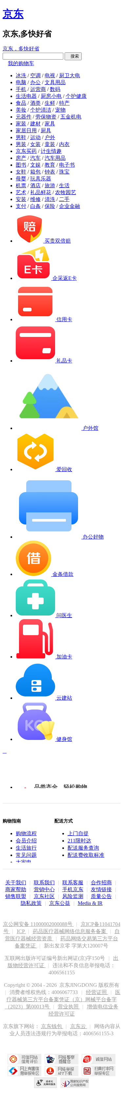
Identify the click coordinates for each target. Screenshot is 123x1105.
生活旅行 (26, 848)
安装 (21, 199)
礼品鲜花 (40, 192)
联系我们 (44, 882)
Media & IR (90, 903)
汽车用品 (55, 158)
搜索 (73, 56)
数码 (55, 89)
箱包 (35, 172)
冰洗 (21, 75)
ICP (21, 931)
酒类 (35, 103)
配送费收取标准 (86, 855)
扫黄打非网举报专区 (98, 1071)
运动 (35, 137)
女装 (35, 144)
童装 (50, 144)
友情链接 (101, 889)
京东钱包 (52, 1026)
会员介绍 (26, 840)
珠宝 (64, 172)
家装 (21, 123)
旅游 (50, 185)
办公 (35, 82)
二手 (64, 199)
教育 (50, 165)
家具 (50, 123)
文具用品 (55, 82)
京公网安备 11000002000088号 (38, 924)
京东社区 (44, 896)
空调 (35, 75)
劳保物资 (45, 117)
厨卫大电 (69, 75)
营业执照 (69, 1006)
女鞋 (21, 172)
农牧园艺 (65, 192)
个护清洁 (40, 110)
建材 (35, 123)
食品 (21, 103)
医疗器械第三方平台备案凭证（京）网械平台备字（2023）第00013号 (63, 999)
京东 (13, 14)
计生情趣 (51, 151)
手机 (21, 89)
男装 (21, 144)
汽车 (35, 158)
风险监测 (72, 896)
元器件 (23, 117)
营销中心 (44, 889)
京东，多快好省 (21, 48)
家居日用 (26, 130)
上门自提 (78, 833)
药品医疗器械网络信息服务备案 (70, 931)
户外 (50, 137)
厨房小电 (51, 96)
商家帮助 (15, 889)
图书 (21, 165)
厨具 (46, 130)
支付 (21, 206)
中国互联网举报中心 (24, 1071)
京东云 (78, 1026)
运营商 (38, 89)
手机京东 (72, 889)
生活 (64, 185)
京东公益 (59, 903)
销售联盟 (15, 896)
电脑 (21, 82)
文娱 (35, 165)
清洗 (50, 199)
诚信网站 (98, 1059)
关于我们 (15, 882)
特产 (64, 103)
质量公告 (101, 896)
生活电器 (26, 96)
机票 (21, 185)
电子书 (67, 165)
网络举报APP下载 (61, 1071)
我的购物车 (21, 63)
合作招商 (101, 882)
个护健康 (76, 96)
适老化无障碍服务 (45, 1082)
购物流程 (26, 833)
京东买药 (26, 151)
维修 (35, 199)
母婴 (21, 178)
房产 (21, 158)
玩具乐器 (40, 178)
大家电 (23, 862)
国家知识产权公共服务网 (74, 1082)
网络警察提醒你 (61, 1059)
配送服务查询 (83, 848)
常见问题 (26, 855)
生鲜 (50, 103)
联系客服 (72, 882)
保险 (50, 206)
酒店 (35, 185)
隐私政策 (31, 903)
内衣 (64, 144)
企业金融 (69, 206)
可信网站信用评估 (24, 1059)
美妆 (21, 110)
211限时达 (79, 840)
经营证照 (97, 992)
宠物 (60, 110)
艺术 (21, 192)
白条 (35, 206)
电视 (50, 75)
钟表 (50, 172)
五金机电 (70, 117)
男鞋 (21, 137)
